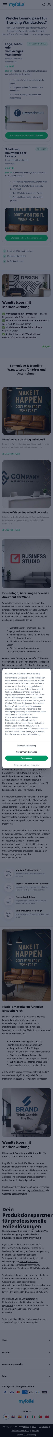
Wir (6, 677)
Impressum (35, 765)
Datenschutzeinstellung (26, 745)
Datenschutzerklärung (20, 725)
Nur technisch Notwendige (26, 751)
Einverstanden (26, 758)
